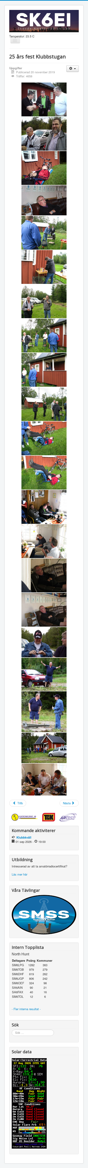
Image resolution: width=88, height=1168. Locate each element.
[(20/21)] (44, 748)
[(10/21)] (44, 404)
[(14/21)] (44, 541)
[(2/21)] (44, 134)
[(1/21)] (44, 99)
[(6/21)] (44, 267)
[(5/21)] (44, 233)
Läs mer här (20, 874)
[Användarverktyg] (72, 68)
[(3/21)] (44, 168)
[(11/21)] (44, 438)
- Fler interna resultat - (27, 1009)
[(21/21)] (44, 779)
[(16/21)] (44, 610)
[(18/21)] (44, 674)
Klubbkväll (23, 837)
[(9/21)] (44, 370)
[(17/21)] (44, 642)
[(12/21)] (44, 473)
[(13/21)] (44, 507)
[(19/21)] (44, 711)
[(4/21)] (44, 200)
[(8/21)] (44, 335)
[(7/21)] (44, 301)
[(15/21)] (44, 575)
